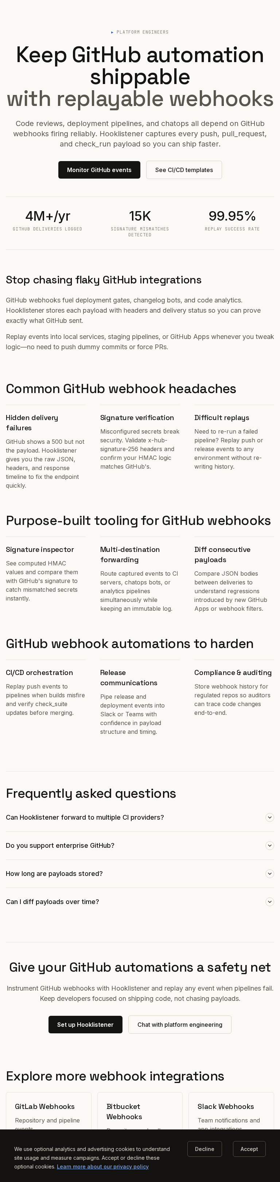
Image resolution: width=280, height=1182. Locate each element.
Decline (204, 1149)
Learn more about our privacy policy (103, 1166)
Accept (249, 1149)
